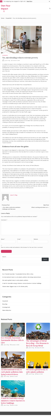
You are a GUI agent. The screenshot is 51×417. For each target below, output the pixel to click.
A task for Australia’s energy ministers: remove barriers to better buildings (21, 283)
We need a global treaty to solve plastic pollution (15, 280)
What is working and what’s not (39, 207)
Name (3, 239)
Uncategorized (6, 307)
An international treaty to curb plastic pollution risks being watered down (21, 277)
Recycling (4, 304)
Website (36, 239)
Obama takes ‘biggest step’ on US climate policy (15, 286)
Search (4, 256)
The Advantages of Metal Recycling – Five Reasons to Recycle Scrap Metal (37, 343)
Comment (4, 220)
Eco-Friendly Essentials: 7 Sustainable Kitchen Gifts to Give (17, 274)
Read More (29, 1)
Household (5, 55)
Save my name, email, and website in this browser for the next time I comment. (22, 247)
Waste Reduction (6, 310)
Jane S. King (7, 60)
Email (19, 239)
